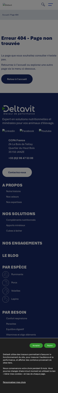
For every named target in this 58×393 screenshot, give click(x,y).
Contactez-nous (17, 172)
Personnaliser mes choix (14, 382)
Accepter (36, 345)
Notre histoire (13, 191)
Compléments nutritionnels (21, 219)
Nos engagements (22, 243)
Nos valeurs (12, 196)
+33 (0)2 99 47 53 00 (21, 158)
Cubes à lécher (14, 230)
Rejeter (50, 345)
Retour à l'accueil (17, 79)
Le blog (10, 255)
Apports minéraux (15, 225)
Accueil (5, 14)
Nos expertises (14, 202)
